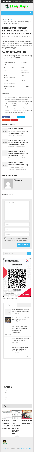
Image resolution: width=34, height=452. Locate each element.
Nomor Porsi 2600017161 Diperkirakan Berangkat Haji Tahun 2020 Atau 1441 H (18, 142)
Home (6, 19)
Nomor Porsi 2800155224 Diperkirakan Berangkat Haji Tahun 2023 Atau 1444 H (18, 131)
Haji (11, 19)
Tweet (21, 117)
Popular (10, 305)
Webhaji (4, 448)
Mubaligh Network (25, 448)
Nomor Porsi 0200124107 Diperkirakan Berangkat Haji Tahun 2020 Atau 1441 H (18, 153)
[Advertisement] (17, 372)
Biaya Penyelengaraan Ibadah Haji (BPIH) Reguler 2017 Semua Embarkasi (20, 349)
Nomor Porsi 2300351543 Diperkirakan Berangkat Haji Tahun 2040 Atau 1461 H (18, 165)
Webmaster (6, 36)
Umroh (7, 400)
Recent (24, 305)
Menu (4, 13)
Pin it (15, 120)
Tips (6, 397)
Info (6, 392)
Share (6, 117)
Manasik (7, 395)
